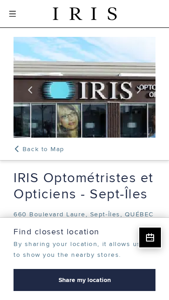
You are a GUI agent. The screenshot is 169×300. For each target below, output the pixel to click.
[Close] (156, 230)
